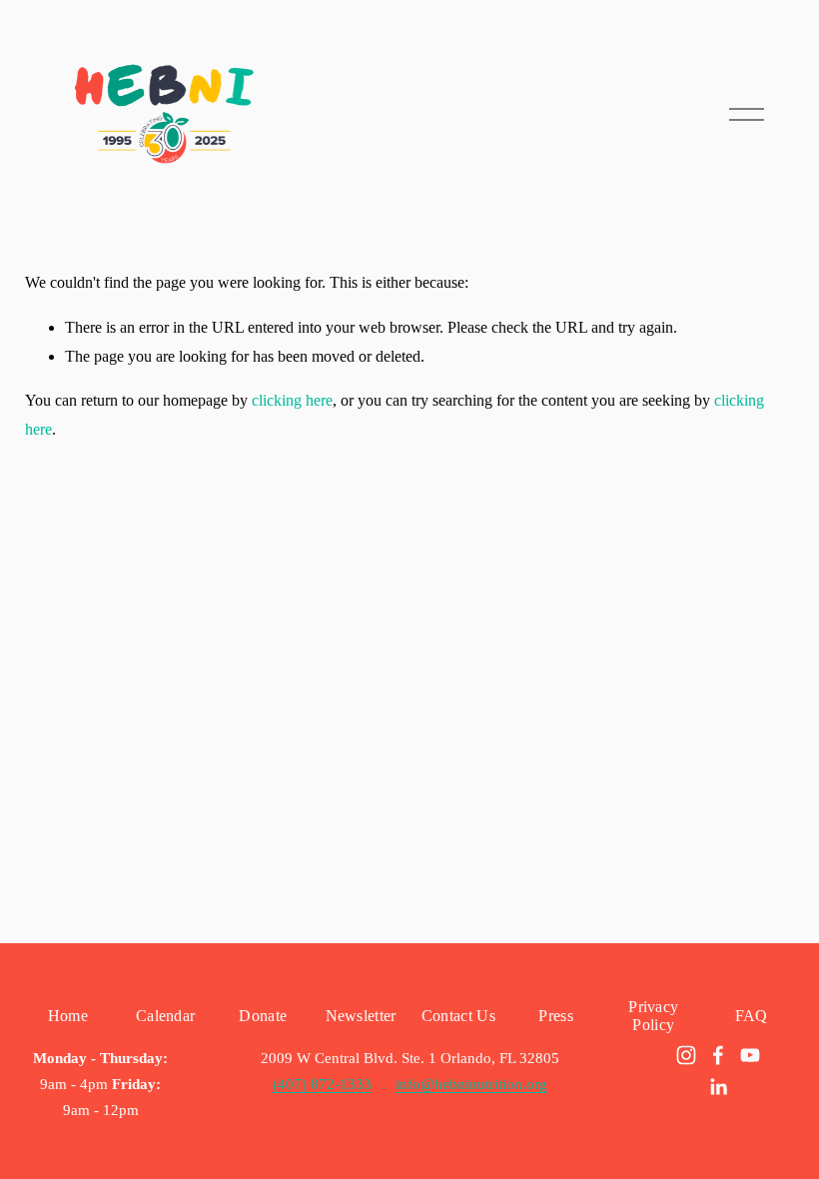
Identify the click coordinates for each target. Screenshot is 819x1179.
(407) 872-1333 (322, 1084)
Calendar (166, 1015)
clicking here (292, 400)
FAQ (751, 1015)
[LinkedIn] (718, 1087)
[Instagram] (686, 1055)
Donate (263, 1015)
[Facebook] (718, 1055)
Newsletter (361, 1015)
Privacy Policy (653, 1015)
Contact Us (458, 1015)
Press (555, 1015)
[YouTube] (750, 1055)
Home (68, 1015)
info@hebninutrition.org (471, 1084)
